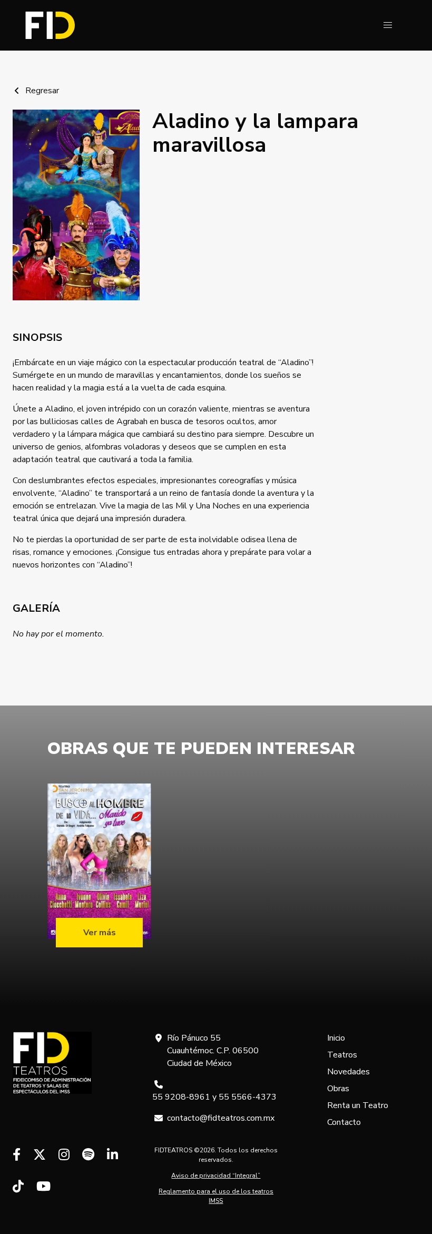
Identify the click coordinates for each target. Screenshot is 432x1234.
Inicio (336, 1038)
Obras (338, 1088)
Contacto (344, 1122)
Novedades (348, 1072)
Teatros (342, 1055)
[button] (387, 25)
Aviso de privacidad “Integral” (215, 1175)
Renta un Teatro (357, 1105)
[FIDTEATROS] (50, 25)
